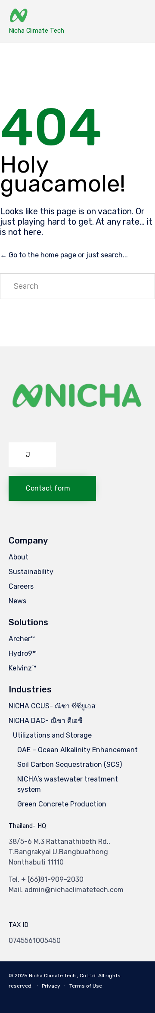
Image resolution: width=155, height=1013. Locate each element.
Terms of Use (85, 986)
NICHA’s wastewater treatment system (67, 784)
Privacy (51, 986)
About (18, 557)
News (17, 601)
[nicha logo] (77, 431)
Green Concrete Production (61, 804)
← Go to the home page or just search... (64, 255)
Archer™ (22, 639)
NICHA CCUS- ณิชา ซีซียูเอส (52, 706)
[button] (32, 454)
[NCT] (36, 16)
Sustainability (31, 572)
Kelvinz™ (22, 668)
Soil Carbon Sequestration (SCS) (69, 764)
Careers (21, 586)
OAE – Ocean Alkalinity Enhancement (77, 750)
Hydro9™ (23, 653)
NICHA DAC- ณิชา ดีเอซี (46, 721)
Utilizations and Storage (52, 735)
